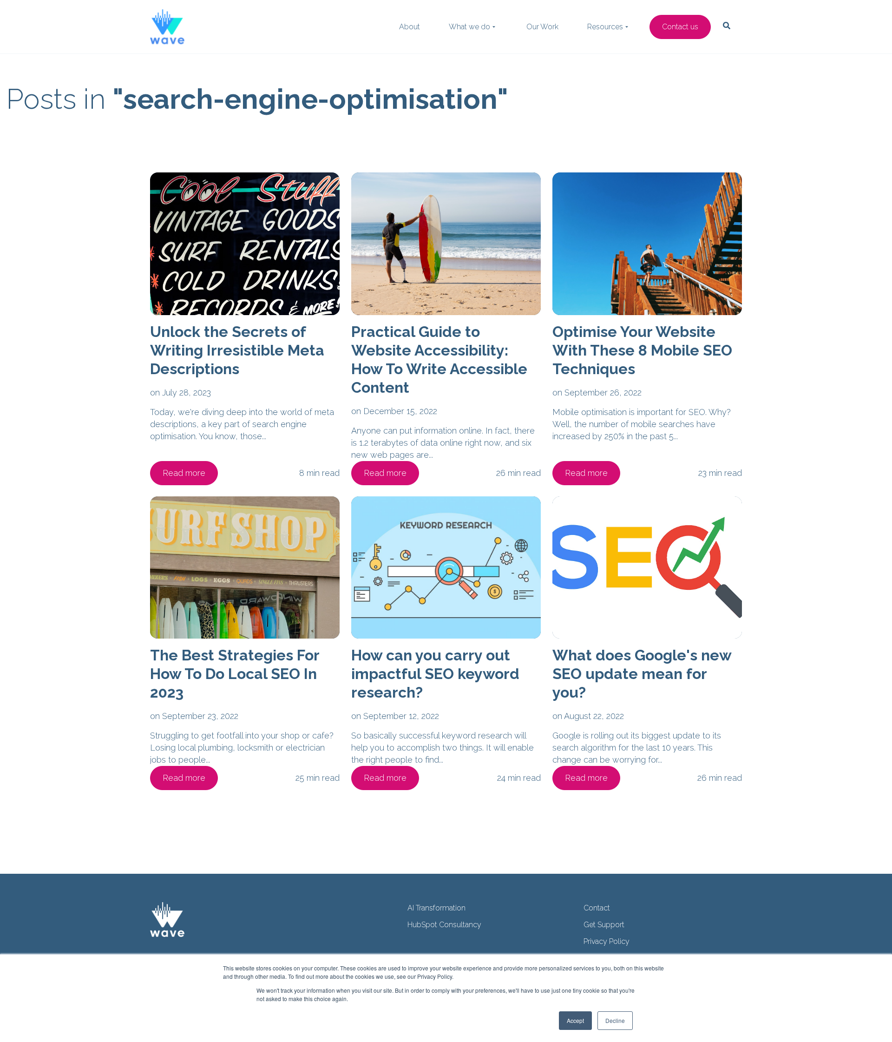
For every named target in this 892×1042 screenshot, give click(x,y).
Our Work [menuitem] (542, 26)
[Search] (731, 180)
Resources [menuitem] (605, 26)
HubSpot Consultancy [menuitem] (444, 924)
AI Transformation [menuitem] (436, 908)
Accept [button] (575, 1020)
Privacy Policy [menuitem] (607, 941)
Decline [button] (615, 1020)
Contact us (680, 26)
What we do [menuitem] (469, 26)
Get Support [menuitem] (604, 924)
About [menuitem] (409, 26)
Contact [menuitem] (597, 908)
